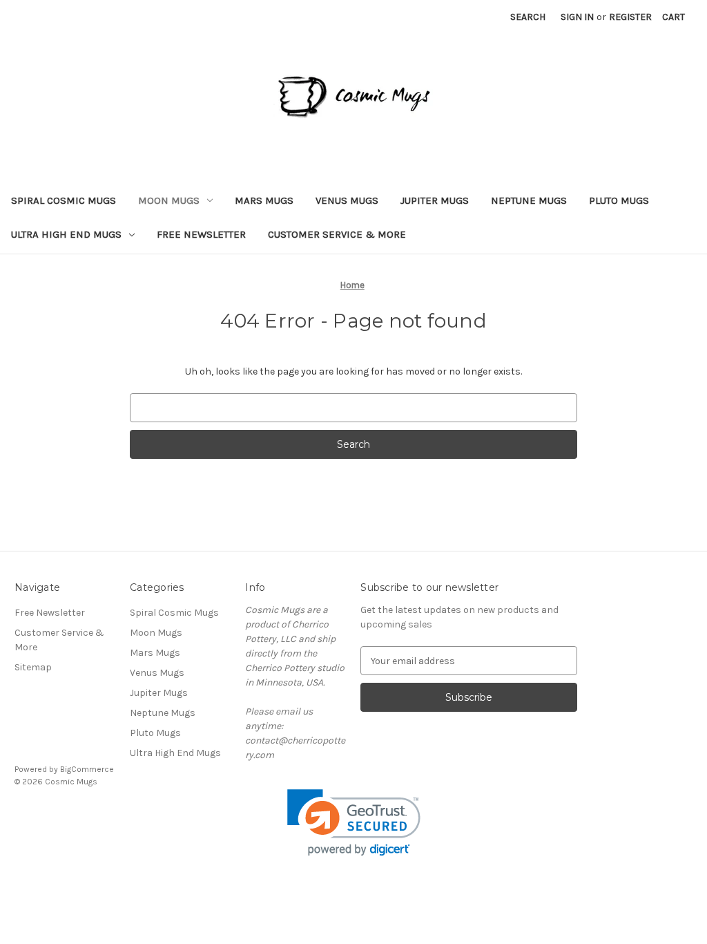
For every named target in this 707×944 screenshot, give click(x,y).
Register (630, 17)
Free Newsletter (201, 234)
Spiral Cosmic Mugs (63, 200)
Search (527, 17)
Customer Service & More (337, 234)
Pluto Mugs (619, 200)
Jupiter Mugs (434, 200)
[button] (353, 823)
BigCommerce (87, 769)
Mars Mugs (264, 200)
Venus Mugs (347, 200)
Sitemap (33, 667)
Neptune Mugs (529, 200)
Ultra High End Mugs (66, 234)
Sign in (577, 17)
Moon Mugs (169, 200)
